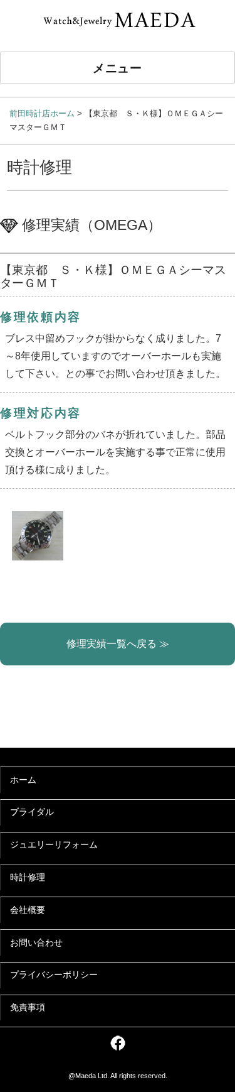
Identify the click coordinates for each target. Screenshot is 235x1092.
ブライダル (32, 812)
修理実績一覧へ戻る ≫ (117, 643)
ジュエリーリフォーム (54, 844)
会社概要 (27, 910)
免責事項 (27, 1007)
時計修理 (27, 877)
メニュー (118, 67)
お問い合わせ (36, 942)
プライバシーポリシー (54, 975)
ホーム (23, 780)
